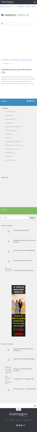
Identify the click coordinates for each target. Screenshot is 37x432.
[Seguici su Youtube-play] (30, 101)
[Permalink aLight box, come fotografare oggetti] (8, 360)
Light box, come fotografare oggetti (24, 359)
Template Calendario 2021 (21, 230)
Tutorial (9, 156)
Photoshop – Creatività (13, 141)
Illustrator (9, 134)
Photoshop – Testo (12, 149)
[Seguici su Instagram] (35, 101)
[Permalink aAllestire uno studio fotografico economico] (8, 369)
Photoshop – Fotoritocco (14, 145)
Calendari (9, 115)
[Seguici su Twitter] (32, 101)
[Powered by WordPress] (12, 420)
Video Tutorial (11, 160)
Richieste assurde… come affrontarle (24, 389)
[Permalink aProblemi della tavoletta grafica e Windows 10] (8, 350)
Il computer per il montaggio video (23, 379)
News (8, 138)
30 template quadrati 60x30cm (22, 260)
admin (34, 6)
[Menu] (35, 2)
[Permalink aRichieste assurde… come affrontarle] (8, 390)
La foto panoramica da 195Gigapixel (24, 250)
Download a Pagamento (14, 126)
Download (15, 60)
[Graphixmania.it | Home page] (10, 2)
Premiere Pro (10, 152)
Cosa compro (11, 119)
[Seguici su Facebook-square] (27, 101)
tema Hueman (27, 420)
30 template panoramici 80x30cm (23, 270)
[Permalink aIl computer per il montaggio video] (8, 379)
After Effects (5, 60)
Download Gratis (26, 60)
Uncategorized (5, 6)
